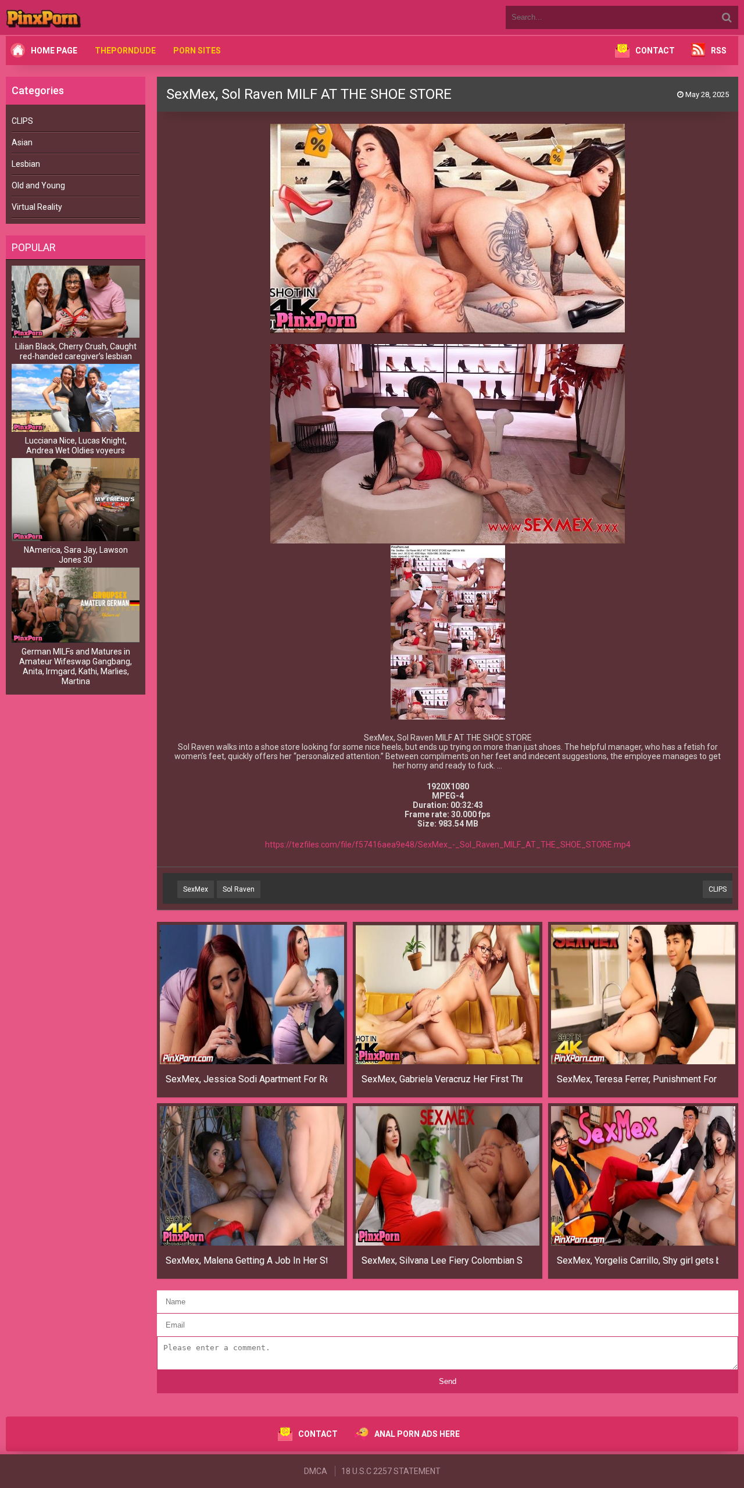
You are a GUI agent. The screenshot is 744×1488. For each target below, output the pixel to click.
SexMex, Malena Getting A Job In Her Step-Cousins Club (246, 1260)
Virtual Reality (37, 207)
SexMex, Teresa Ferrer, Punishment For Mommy (637, 1079)
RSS (719, 50)
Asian (22, 142)
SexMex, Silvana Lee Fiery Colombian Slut (442, 1260)
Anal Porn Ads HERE (417, 1434)
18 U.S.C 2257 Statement (391, 1471)
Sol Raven (239, 889)
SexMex (195, 889)
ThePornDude (125, 50)
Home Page (54, 50)
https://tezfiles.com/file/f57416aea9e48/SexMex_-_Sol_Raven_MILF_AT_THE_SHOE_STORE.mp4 (448, 844)
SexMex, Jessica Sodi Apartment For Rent (246, 1079)
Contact (655, 50)
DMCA (315, 1471)
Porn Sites (197, 50)
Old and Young (38, 185)
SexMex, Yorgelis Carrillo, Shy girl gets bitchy (637, 1260)
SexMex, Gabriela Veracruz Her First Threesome (442, 1079)
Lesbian (26, 164)
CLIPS (22, 121)
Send (447, 1381)
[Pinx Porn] (75, 17)
